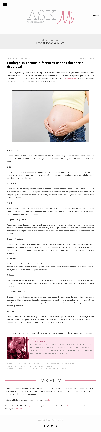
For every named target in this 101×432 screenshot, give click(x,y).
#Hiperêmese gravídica (33, 366)
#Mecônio (21, 369)
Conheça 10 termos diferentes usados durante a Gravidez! (45, 65)
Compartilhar (86, 58)
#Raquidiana (32, 369)
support (19, 409)
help (50, 400)
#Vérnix (63, 369)
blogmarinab (31, 406)
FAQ (66, 406)
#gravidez (18, 366)
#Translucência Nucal (49, 369)
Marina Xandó (37, 341)
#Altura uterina (14, 363)
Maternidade (26, 58)
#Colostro (54, 363)
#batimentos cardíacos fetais (35, 363)
